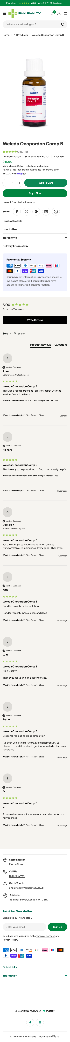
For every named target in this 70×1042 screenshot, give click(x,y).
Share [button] (41, 415)
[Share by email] (46, 212)
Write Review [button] (35, 320)
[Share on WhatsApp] (56, 212)
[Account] (59, 13)
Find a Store (16, 864)
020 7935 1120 (17, 876)
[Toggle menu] (5, 13)
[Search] (63, 24)
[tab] (40, 345)
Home (6, 34)
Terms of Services (45, 935)
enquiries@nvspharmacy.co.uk (26, 887)
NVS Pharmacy (27, 1036)
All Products (21, 34)
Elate (55, 1036)
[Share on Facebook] (17, 212)
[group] (35, 305)
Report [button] (34, 415)
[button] (35, 152)
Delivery (21, 166)
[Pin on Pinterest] (36, 212)
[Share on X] (26, 212)
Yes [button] (27, 415)
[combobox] (35, 24)
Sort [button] (5, 333)
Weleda (16, 156)
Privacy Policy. (10, 939)
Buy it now (35, 193)
